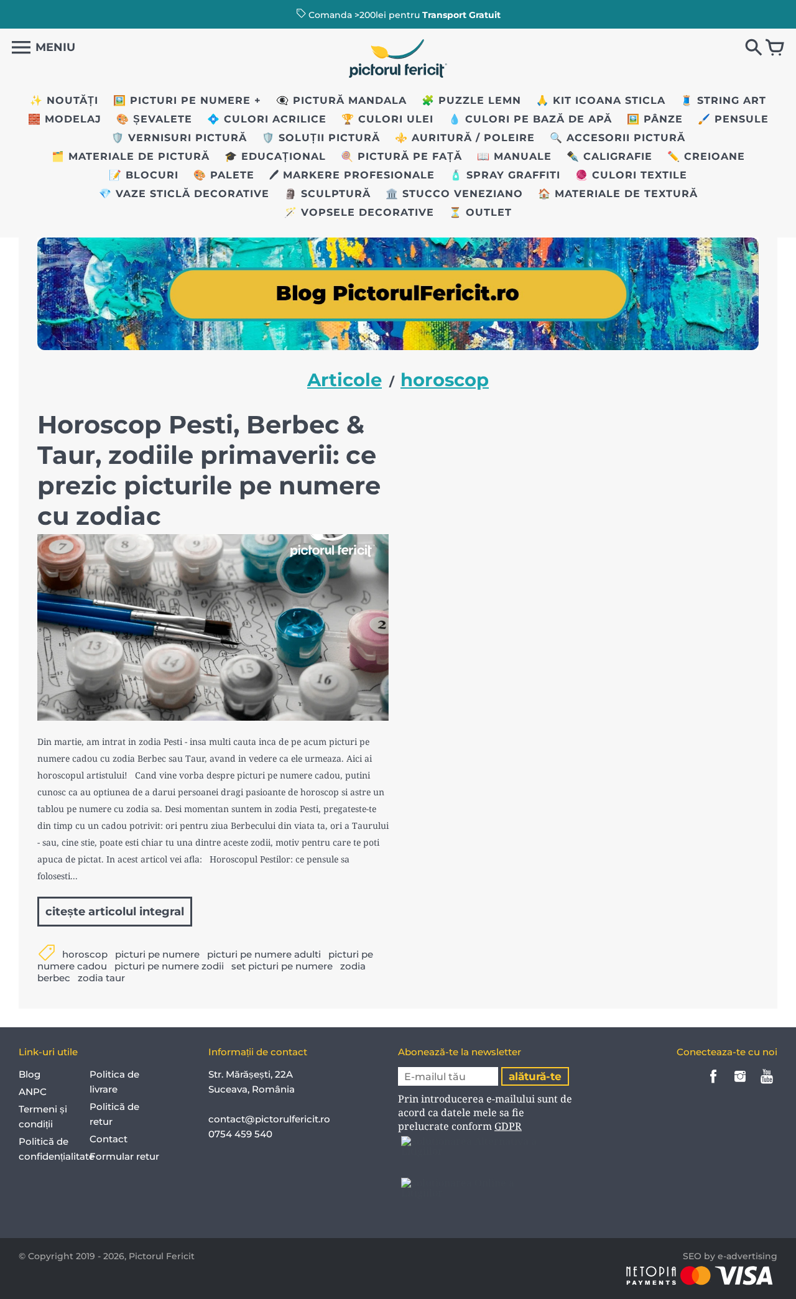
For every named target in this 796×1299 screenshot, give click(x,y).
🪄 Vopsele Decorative (359, 212)
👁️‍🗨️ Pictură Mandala (341, 100)
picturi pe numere (157, 954)
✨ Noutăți (64, 100)
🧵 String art (723, 100)
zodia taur (101, 978)
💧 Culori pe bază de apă (530, 119)
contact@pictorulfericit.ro (269, 1119)
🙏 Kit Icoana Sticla (600, 100)
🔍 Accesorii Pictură (617, 138)
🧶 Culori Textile (631, 175)
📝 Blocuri (143, 175)
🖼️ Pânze (655, 119)
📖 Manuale (514, 156)
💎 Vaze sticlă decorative (184, 194)
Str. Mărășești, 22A (250, 1074)
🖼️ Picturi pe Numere (182, 100)
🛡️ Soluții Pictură (321, 138)
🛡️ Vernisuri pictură (179, 138)
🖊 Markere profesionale (352, 175)
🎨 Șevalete (154, 119)
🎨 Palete (223, 175)
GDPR (508, 1126)
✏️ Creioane (706, 156)
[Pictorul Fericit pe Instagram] (740, 1085)
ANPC (33, 1092)
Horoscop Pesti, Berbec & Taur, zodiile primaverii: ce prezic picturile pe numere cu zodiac (209, 470)
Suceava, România (251, 1089)
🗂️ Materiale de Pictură (131, 156)
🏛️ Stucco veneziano (454, 194)
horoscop (85, 954)
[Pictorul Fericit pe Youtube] (766, 1085)
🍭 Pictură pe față (401, 156)
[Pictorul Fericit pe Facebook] (713, 1085)
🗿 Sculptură (327, 194)
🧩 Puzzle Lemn (471, 100)
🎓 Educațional (275, 156)
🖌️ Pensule (733, 119)
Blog (29, 1074)
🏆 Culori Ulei (387, 119)
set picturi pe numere (282, 966)
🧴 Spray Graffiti (505, 175)
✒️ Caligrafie (609, 156)
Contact (108, 1139)
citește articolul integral (114, 911)
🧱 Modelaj (64, 119)
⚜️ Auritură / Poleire (465, 138)
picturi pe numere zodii (169, 966)
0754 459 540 (241, 1134)
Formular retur (124, 1156)
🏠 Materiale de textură (618, 194)
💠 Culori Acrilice (266, 119)
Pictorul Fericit (162, 1256)
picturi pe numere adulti (264, 954)
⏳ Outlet (480, 212)
